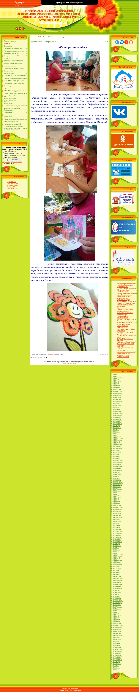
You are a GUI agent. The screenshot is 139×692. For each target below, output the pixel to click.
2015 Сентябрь (118, 413)
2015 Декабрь (117, 419)
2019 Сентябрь (118, 507)
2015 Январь (117, 399)
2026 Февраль (117, 660)
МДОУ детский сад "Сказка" (126, 342)
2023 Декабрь (117, 607)
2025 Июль (116, 645)
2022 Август (117, 576)
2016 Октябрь (117, 440)
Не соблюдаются (11, 157)
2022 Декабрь (117, 584)
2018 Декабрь (117, 489)
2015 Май (116, 407)
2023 (39, 37)
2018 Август (117, 480)
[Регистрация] (20, 28)
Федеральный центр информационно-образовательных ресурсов (126, 317)
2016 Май (116, 430)
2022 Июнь (116, 572)
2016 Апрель (117, 428)
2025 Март (116, 637)
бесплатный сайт (70, 690)
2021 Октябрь (117, 556)
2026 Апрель (117, 664)
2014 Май (116, 383)
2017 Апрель (117, 452)
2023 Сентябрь (118, 601)
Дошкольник (11, 182)
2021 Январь (117, 539)
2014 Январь (117, 375)
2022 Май (116, 570)
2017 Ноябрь (117, 464)
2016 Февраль (117, 424)
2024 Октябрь (117, 627)
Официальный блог (123, 353)
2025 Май (116, 641)
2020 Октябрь (117, 533)
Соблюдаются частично (13, 153)
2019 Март (116, 495)
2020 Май (116, 523)
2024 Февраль (117, 611)
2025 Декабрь (117, 655)
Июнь (45, 37)
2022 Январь (117, 562)
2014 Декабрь (117, 397)
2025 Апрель (117, 639)
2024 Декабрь (117, 631)
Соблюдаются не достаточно (15, 155)
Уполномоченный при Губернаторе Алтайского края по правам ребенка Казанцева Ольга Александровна (127, 324)
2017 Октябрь (117, 462)
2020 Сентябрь (118, 531)
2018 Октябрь (117, 485)
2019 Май (116, 499)
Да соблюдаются (11, 151)
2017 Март (116, 450)
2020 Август (117, 529)
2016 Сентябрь (118, 438)
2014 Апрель (117, 381)
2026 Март (116, 662)
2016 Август (117, 436)
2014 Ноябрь (117, 395)
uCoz (79, 690)
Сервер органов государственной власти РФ (126, 287)
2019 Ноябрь (117, 511)
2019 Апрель (117, 497)
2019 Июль (116, 503)
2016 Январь (117, 421)
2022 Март (116, 566)
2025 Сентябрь (118, 649)
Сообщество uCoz (123, 355)
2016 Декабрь (117, 444)
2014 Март (116, 379)
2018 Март (116, 472)
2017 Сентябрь (118, 460)
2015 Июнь (116, 409)
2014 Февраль (117, 377)
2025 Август (117, 647)
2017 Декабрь (117, 466)
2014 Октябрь (117, 393)
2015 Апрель (117, 405)
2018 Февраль (117, 470)
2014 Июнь (116, 385)
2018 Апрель (117, 474)
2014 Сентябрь (118, 391)
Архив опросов (16, 162)
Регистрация (67, 363)
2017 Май (116, 454)
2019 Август (117, 505)
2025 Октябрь (117, 651)
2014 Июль (116, 387)
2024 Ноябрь (117, 629)
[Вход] (23, 28)
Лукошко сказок (12, 185)
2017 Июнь (116, 456)
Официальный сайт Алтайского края (123, 290)
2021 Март (116, 544)
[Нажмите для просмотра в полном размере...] (73, 53)
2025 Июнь (116, 643)
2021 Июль (116, 552)
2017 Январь (117, 446)
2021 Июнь (116, 550)
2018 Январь (117, 468)
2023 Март (116, 590)
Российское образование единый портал (125, 333)
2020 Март (116, 519)
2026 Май (116, 666)
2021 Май (116, 548)
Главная (33, 37)
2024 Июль (116, 621)
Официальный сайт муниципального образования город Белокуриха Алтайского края (126, 299)
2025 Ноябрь (117, 653)
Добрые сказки (12, 183)
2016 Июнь (116, 432)
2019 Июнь (116, 501)
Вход (74, 363)
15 (49, 37)
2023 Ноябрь (117, 605)
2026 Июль (116, 670)
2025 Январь (117, 633)
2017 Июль (116, 458)
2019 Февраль (117, 493)
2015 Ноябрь (117, 417)
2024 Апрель (117, 615)
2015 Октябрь (117, 415)
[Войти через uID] (117, 42)
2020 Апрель (117, 521)
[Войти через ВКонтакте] (122, 42)
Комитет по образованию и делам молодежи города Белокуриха (126, 304)
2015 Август (117, 411)
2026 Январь (117, 657)
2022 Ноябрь (117, 582)
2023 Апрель (117, 592)
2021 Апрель (117, 546)
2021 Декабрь (117, 560)
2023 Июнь (116, 596)
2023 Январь (117, 586)
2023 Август (117, 598)
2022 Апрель (117, 568)
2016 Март (116, 426)
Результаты (6, 162)
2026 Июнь (116, 668)
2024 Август (117, 623)
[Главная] (16, 28)
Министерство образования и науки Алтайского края (127, 294)
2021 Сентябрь (118, 554)
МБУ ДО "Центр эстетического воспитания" (126, 351)
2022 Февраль (117, 564)
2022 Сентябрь (118, 578)
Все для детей (12, 188)
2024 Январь (117, 609)
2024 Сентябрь (118, 625)
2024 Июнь (116, 619)
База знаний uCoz (123, 357)
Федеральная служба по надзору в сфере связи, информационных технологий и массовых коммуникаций (125, 311)
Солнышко (11, 186)
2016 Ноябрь (117, 442)
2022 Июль (116, 574)
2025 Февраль (117, 635)
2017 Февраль (117, 448)
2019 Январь (117, 491)
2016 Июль (116, 434)
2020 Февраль (117, 517)
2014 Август (117, 389)
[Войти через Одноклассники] (131, 42)
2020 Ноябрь (117, 535)
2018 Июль (116, 478)
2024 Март (116, 613)
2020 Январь (117, 515)
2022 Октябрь (117, 580)
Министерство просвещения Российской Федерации (126, 284)
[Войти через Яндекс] (126, 42)
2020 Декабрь (117, 537)
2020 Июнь (116, 525)
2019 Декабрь (117, 513)
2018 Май (116, 476)
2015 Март (116, 403)
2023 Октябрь (117, 603)
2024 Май (116, 617)
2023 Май (116, 594)
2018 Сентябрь (118, 483)
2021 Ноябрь (117, 558)
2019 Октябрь (117, 509)
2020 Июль (116, 527)
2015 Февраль (117, 401)
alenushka (50, 354)
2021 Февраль (117, 542)
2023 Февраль (117, 588)
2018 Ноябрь (117, 487)
